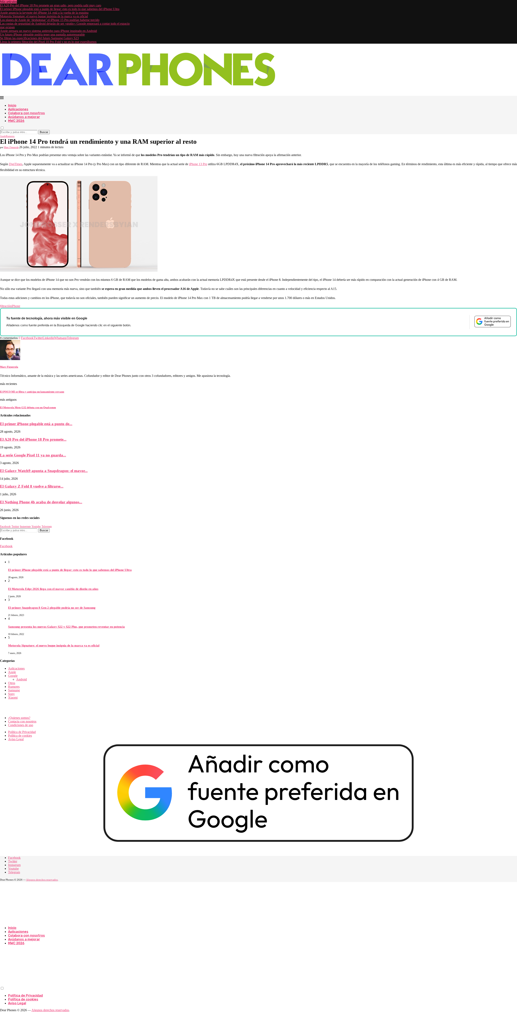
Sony (11, 694)
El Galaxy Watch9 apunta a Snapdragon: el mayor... (44, 471)
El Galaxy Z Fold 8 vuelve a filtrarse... (31, 486)
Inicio (12, 105)
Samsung (14, 690)
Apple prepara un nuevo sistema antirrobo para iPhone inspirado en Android (48, 31)
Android (21, 679)
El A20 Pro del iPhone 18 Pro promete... (33, 439)
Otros (11, 683)
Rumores (14, 686)
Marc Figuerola (11, 147)
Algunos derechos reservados (42, 879)
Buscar (44, 132)
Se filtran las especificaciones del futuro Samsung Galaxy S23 (39, 38)
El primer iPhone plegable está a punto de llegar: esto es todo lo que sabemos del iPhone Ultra (59, 9)
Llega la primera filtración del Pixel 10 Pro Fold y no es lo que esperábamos (48, 41)
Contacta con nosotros (22, 721)
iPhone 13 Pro (198, 164)
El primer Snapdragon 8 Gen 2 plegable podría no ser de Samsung (52, 607)
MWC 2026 (16, 121)
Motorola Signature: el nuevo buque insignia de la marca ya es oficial (44, 16)
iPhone (15, 306)
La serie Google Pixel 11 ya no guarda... (33, 455)
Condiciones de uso (20, 725)
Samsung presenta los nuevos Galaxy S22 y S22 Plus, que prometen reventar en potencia (66, 626)
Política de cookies (20, 735)
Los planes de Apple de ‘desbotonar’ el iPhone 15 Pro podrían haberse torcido (49, 20)
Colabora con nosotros (26, 113)
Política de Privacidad (22, 732)
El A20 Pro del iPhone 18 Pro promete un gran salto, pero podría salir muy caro (50, 5)
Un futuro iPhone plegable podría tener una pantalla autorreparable (42, 34)
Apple (12, 672)
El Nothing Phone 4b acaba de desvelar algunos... (41, 502)
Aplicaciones (18, 109)
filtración (5, 306)
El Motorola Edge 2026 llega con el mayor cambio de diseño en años (53, 589)
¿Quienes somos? (19, 717)
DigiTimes (15, 164)
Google (13, 675)
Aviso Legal (16, 739)
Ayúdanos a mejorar (24, 117)
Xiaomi (13, 697)
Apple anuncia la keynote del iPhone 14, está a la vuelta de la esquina (44, 12)
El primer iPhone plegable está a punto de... (36, 424)
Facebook (6, 546)
